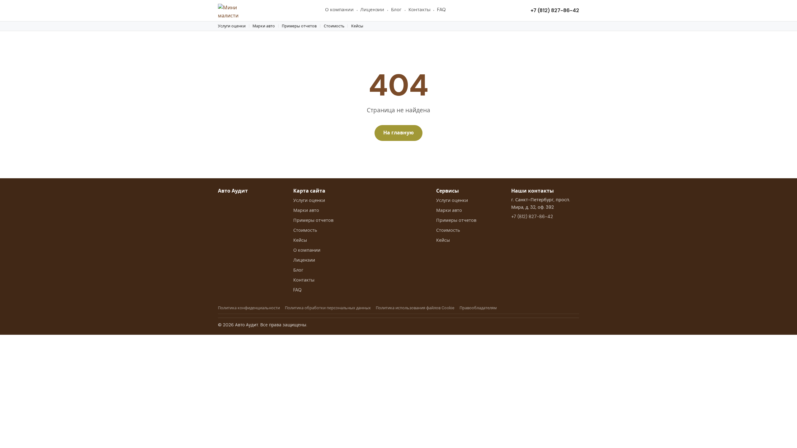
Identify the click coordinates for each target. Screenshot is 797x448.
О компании (339, 10)
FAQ (441, 10)
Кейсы (357, 26)
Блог (396, 10)
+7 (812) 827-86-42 (555, 10)
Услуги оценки (232, 26)
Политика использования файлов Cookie (415, 307)
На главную (398, 132)
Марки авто (263, 26)
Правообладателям (478, 307)
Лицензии (372, 10)
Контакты (419, 10)
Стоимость (334, 26)
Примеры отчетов (299, 26)
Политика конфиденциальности (249, 307)
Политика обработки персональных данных (328, 307)
